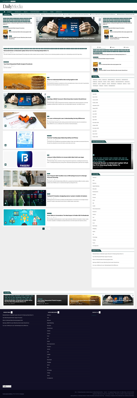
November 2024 (96, 122)
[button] (133, 11)
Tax (21, 21)
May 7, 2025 (50, 217)
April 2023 (95, 131)
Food (37, 48)
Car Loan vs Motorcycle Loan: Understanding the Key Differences (66, 118)
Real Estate (11, 21)
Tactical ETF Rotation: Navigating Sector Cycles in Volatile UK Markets (67, 196)
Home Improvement (35, 11)
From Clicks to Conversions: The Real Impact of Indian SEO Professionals (68, 215)
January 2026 (95, 99)
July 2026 (94, 94)
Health (26, 11)
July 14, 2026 (7, 52)
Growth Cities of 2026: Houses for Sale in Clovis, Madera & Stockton (103, 393)
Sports (19, 21)
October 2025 (95, 102)
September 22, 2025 (52, 120)
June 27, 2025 (50, 179)
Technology (18, 11)
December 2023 (96, 128)
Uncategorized (5, 26)
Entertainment (26, 18)
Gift (39, 48)
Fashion (30, 18)
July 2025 (94, 111)
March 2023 (95, 133)
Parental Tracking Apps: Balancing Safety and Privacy (62, 138)
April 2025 (95, 119)
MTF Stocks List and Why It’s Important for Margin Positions (124, 393)
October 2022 (95, 136)
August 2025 (95, 108)
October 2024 (95, 125)
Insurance (52, 48)
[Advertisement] (102, 277)
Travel (52, 11)
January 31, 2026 (51, 81)
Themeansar (22, 393)
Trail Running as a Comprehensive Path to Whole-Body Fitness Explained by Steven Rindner (119, 395)
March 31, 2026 (41, 303)
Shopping (15, 21)
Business (9, 11)
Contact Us (59, 11)
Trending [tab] (127, 47)
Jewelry (55, 48)
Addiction (4, 18)
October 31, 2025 (45, 40)
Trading (101, 85)
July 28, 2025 (50, 159)
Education (21, 18)
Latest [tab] (99, 47)
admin (52, 40)
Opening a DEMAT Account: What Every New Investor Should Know (68, 38)
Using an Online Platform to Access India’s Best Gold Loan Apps (65, 157)
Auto (8, 18)
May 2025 (94, 116)
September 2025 (96, 105)
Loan (8, 21)
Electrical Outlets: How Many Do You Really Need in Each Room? (112, 164)
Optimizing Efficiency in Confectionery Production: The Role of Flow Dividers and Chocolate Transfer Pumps (87, 395)
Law (58, 48)
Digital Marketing (16, 18)
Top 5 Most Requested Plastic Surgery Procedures (13, 28)
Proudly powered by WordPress (8, 393)
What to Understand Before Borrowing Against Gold (20, 31)
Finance (43, 36)
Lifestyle (45, 11)
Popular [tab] (113, 47)
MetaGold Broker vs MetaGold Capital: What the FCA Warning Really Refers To (26, 50)
